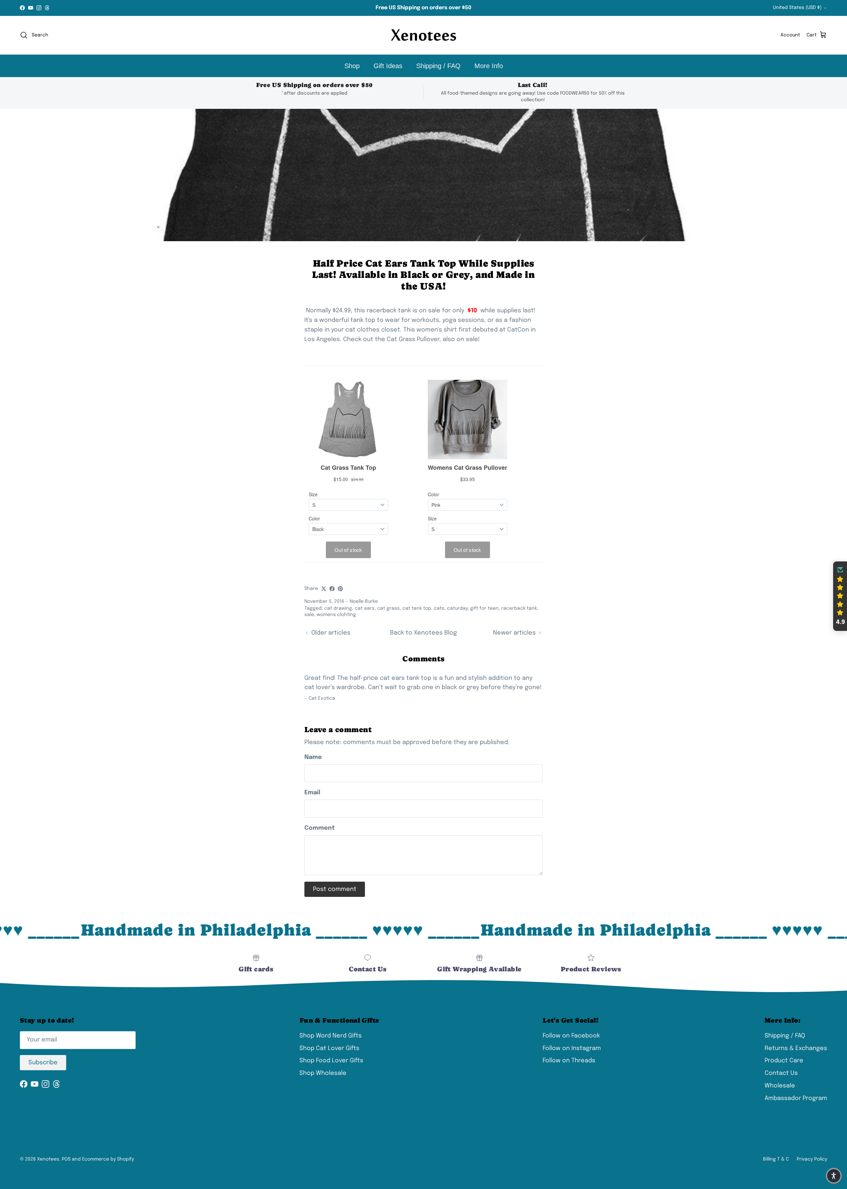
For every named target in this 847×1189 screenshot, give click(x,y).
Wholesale (780, 1086)
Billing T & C (776, 1159)
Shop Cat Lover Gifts (329, 1048)
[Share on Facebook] (332, 588)
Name (313, 757)
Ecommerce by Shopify (108, 1159)
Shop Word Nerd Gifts (330, 1036)
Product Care (784, 1061)
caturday (457, 608)
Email (312, 793)
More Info (488, 65)
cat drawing (338, 608)
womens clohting (336, 614)
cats (439, 608)
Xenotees (48, 1159)
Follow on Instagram (572, 1048)
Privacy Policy (812, 1159)
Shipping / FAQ (438, 65)
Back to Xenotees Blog (423, 633)
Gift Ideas (388, 65)
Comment (319, 828)
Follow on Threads (569, 1061)
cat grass (388, 608)
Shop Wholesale (322, 1073)
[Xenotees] (423, 35)
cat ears (365, 608)
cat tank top (416, 608)
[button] (840, 596)
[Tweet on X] (323, 588)
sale (309, 614)
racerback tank (519, 608)
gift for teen (484, 608)
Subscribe (43, 1063)
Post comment (334, 889)
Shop (352, 65)
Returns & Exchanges (796, 1048)
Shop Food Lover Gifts (331, 1061)
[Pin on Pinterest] (340, 588)
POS (66, 1159)
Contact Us (781, 1073)
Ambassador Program (796, 1098)
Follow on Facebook (571, 1036)
